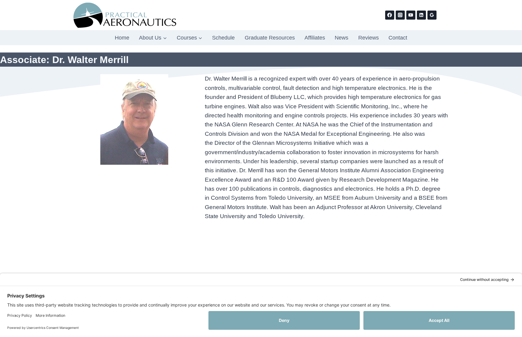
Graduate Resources (270, 38)
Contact (397, 38)
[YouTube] (410, 15)
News (341, 38)
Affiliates (314, 38)
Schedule (223, 38)
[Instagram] (400, 15)
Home (122, 38)
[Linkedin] (421, 15)
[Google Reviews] (432, 15)
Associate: (26, 59)
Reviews (368, 38)
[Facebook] (389, 15)
